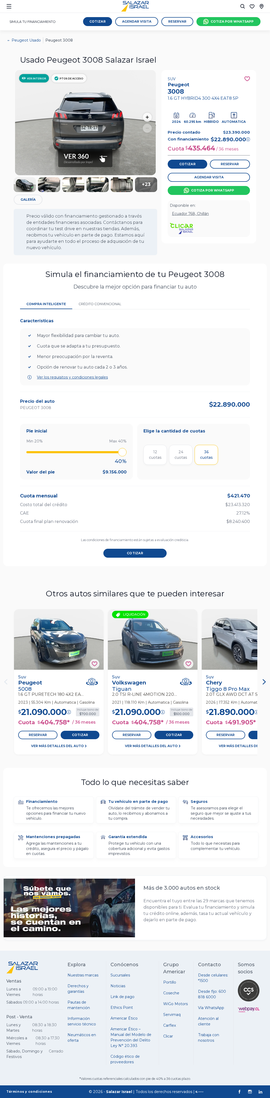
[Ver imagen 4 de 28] (97, 184)
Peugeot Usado (26, 40)
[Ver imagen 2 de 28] (49, 184)
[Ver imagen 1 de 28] (25, 184)
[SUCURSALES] (261, 6)
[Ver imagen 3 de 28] (73, 184)
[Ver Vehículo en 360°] (92, 681)
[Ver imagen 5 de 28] (122, 184)
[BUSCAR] (242, 6)
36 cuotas (206, 455)
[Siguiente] (264, 681)
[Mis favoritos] (252, 6)
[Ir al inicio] (135, 6)
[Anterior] (5, 681)
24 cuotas (181, 455)
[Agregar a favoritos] (94, 663)
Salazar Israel (119, 1091)
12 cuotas (155, 455)
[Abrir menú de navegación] (9, 6)
